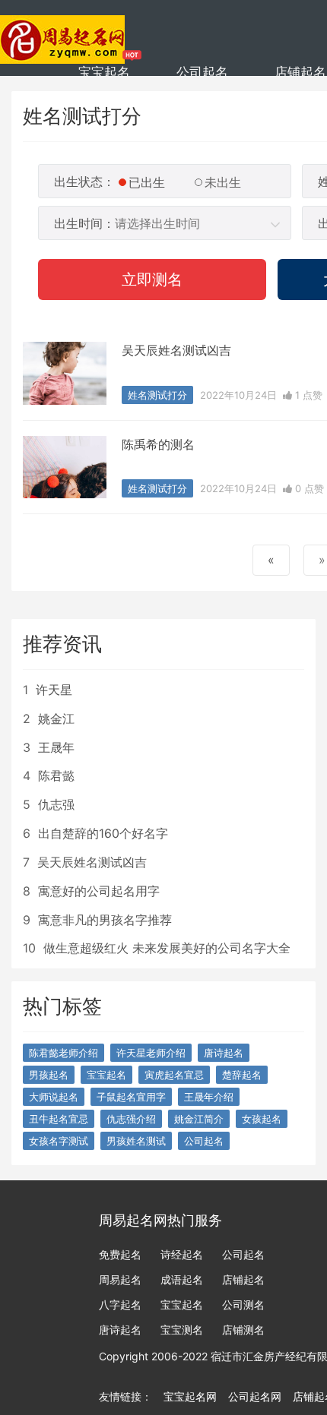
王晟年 (56, 747)
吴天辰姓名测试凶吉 (176, 350)
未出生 (223, 182)
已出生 (147, 182)
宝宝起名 (104, 72)
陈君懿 (56, 775)
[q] (62, 30)
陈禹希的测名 (158, 444)
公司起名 (202, 72)
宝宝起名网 (190, 1396)
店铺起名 (300, 72)
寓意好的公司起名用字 (99, 891)
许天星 (54, 689)
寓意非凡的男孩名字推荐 (105, 919)
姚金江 (56, 718)
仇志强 (56, 804)
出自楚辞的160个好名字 (103, 833)
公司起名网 (254, 1396)
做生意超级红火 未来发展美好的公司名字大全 (166, 947)
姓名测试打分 (157, 395)
